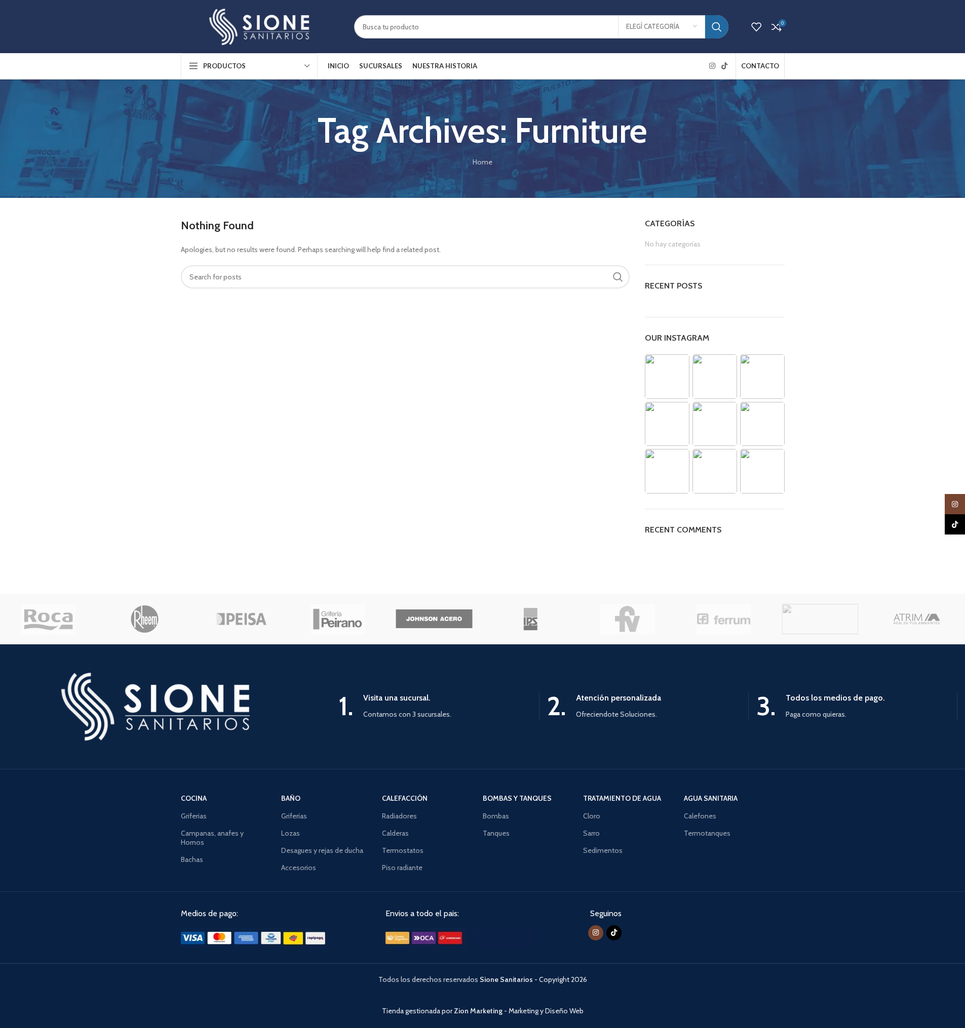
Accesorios (298, 867)
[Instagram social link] (712, 66)
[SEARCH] (716, 26)
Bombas (496, 815)
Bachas (192, 859)
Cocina (194, 798)
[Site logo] (260, 25)
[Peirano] (337, 619)
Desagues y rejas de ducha (322, 850)
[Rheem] (144, 619)
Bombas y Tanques (517, 798)
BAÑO (290, 798)
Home (482, 162)
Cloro (591, 815)
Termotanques (707, 833)
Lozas (290, 833)
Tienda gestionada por (418, 1010)
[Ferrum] (723, 619)
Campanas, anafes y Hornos (212, 838)
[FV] (627, 619)
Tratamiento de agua (622, 798)
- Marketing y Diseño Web (519, 1010)
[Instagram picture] (667, 376)
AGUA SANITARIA (711, 798)
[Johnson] (434, 619)
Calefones (700, 815)
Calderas (395, 833)
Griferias (194, 815)
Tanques (496, 833)
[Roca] (48, 619)
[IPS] (530, 619)
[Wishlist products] (756, 27)
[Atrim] (916, 619)
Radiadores (399, 815)
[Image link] (257, 936)
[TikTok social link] (724, 66)
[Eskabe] (820, 619)
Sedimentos (603, 850)
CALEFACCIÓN (405, 798)
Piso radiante (402, 867)
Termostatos (402, 850)
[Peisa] (241, 619)
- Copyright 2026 (533, 979)
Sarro (591, 833)
